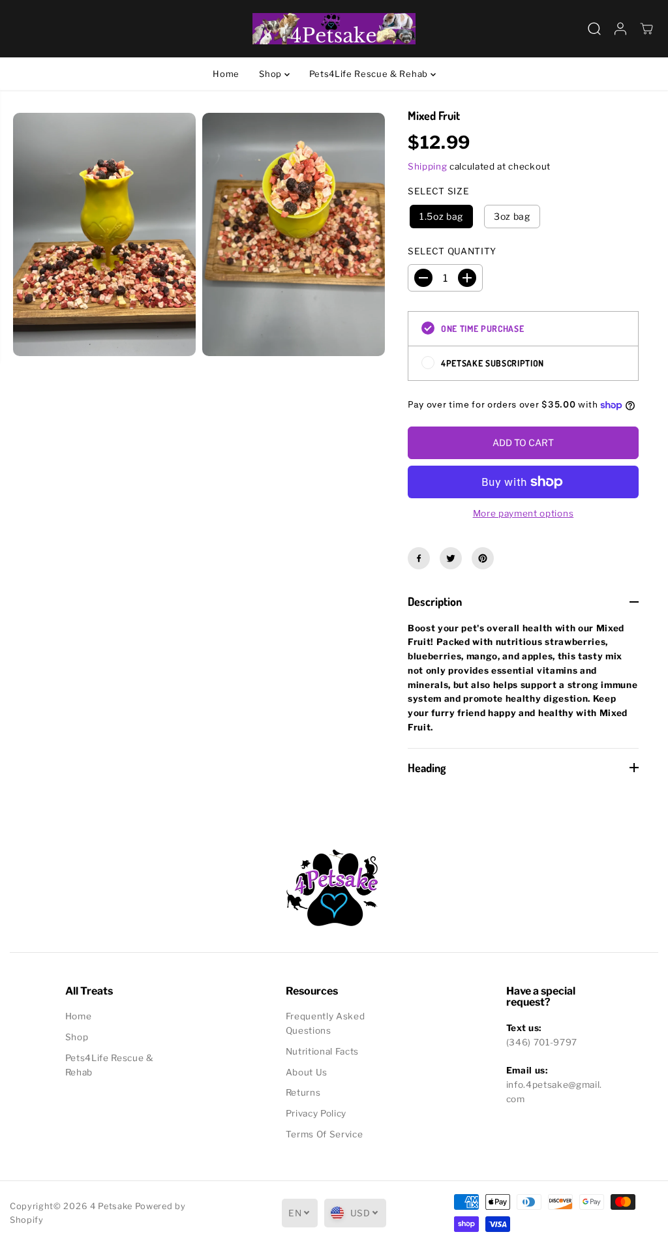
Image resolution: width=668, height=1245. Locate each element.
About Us (306, 1072)
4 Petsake (111, 1206)
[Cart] (646, 28)
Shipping (427, 166)
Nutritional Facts (322, 1051)
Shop (271, 73)
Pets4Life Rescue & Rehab (370, 73)
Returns (303, 1092)
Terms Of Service (324, 1134)
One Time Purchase (482, 328)
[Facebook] (419, 558)
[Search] (594, 28)
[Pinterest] (483, 558)
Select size (438, 191)
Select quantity (452, 251)
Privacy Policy (316, 1113)
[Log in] (620, 28)
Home (226, 73)
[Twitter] (451, 558)
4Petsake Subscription (492, 362)
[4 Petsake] (334, 29)
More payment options (523, 513)
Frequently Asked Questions (325, 1023)
